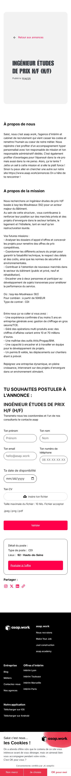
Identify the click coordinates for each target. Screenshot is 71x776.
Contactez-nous (12, 684)
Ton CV (8, 489)
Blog (6, 671)
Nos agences (10, 690)
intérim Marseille (32, 682)
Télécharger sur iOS (14, 709)
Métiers (8, 678)
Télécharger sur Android (16, 715)
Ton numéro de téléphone (49, 450)
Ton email (9, 448)
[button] (64, 6)
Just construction (45, 645)
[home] (20, 6)
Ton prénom (11, 430)
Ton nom (45, 430)
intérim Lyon (29, 670)
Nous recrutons (44, 632)
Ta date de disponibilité (20, 470)
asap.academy (44, 651)
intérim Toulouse (32, 676)
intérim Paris (30, 689)
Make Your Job (44, 638)
